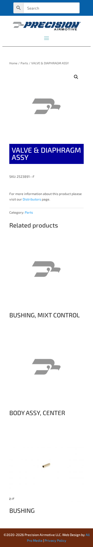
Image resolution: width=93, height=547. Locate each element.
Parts (24, 63)
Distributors (32, 199)
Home (13, 63)
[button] (76, 77)
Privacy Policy (55, 540)
